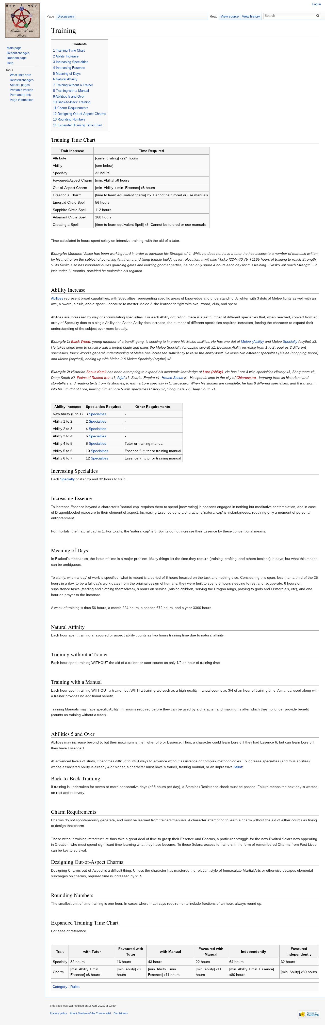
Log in (316, 4)
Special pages (20, 85)
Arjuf (120, 378)
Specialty (290, 341)
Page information (22, 100)
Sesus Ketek (96, 372)
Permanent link (20, 95)
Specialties (97, 414)
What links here (20, 75)
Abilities (57, 298)
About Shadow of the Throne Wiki (90, 1013)
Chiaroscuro (246, 378)
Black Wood (80, 341)
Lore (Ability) (213, 372)
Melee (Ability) (252, 341)
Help (10, 63)
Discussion (65, 16)
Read (213, 16)
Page (50, 16)
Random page (17, 58)
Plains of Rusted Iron (93, 378)
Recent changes (18, 53)
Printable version (21, 90)
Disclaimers (120, 1013)
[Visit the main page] (22, 20)
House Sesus (172, 378)
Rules (74, 987)
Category (60, 987)
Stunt (238, 767)
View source (230, 16)
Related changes (22, 80)
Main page (14, 48)
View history (251, 16)
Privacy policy (58, 1013)
